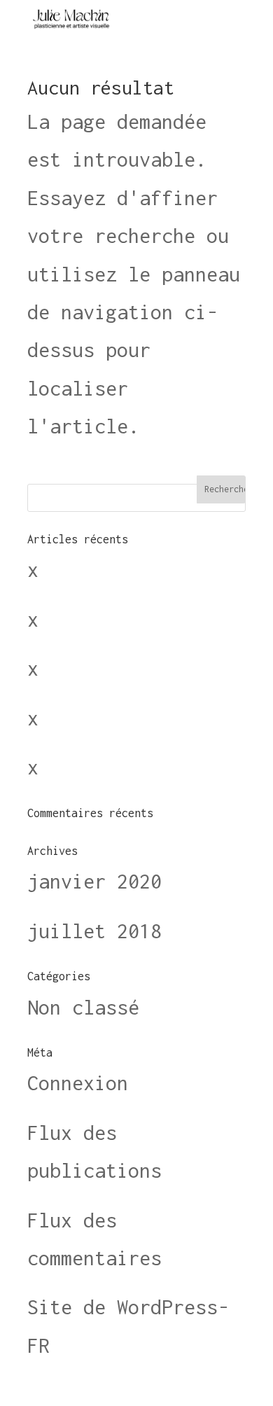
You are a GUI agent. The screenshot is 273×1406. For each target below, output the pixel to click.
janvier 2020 (94, 881)
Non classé (83, 1007)
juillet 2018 (94, 930)
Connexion (77, 1082)
